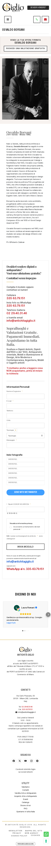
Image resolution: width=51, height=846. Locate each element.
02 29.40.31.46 (17, 313)
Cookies (35, 835)
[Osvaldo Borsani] (25, 89)
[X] (19, 761)
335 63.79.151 (16, 298)
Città (8, 420)
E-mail (9, 401)
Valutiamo (26, 787)
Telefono (10, 410)
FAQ (25, 808)
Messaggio (11, 440)
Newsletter (15, 831)
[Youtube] (25, 761)
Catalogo (25, 802)
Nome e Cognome (14, 391)
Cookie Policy (19, 835)
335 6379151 (27, 709)
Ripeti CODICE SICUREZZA (18, 504)
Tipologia (10, 430)
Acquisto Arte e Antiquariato (25, 796)
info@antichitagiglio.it (21, 320)
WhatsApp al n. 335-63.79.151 (25, 568)
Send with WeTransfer (25, 492)
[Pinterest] (37, 761)
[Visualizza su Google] (17, 608)
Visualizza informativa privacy (21, 523)
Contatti (25, 790)
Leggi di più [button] (11, 622)
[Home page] (13, 7)
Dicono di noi (25, 805)
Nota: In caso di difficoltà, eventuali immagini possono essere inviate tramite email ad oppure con (25, 563)
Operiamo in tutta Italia (25, 811)
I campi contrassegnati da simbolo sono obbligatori (25, 537)
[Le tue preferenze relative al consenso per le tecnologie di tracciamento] (46, 841)
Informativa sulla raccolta (26, 844)
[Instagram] (31, 761)
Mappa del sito (33, 831)
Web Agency (31, 833)
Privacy (17, 833)
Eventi (25, 799)
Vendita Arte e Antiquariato (25, 793)
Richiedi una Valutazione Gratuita (25, 49)
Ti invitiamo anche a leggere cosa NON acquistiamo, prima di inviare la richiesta (25, 371)
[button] (3, 614)
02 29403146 (27, 706)
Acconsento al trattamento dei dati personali (26, 527)
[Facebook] (13, 761)
